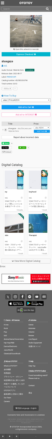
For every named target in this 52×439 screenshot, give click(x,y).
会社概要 (7, 369)
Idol (5, 336)
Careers (7, 401)
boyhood (32, 192)
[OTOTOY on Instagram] (15, 296)
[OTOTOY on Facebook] (22, 296)
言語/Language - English (27, 408)
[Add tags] (15, 88)
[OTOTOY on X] (8, 296)
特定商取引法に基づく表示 (14, 380)
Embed (8, 152)
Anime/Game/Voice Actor (14, 339)
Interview (32, 328)
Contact (32, 385)
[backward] (3, 436)
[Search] (48, 9)
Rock (6, 328)
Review (31, 336)
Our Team (7, 398)
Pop (5, 332)
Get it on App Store (16, 303)
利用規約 (7, 373)
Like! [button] (23, 148)
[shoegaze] (5, 129)
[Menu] (3, 3)
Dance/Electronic (10, 346)
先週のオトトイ (35, 346)
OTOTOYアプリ (9, 390)
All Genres (16, 320)
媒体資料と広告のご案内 (13, 394)
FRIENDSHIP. (12, 77)
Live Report (33, 339)
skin (6, 235)
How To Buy (9, 95)
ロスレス (7, 88)
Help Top (32, 366)
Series (31, 325)
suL (5, 65)
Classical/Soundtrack (12, 354)
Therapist (33, 235)
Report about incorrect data (26, 137)
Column (31, 332)
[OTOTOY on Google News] (44, 296)
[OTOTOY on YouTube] (36, 296)
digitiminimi (22, 429)
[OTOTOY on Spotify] (29, 296)
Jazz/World (8, 350)
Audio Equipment (35, 343)
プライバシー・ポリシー (13, 377)
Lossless (29, 70)
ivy (6, 192)
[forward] (17, 436)
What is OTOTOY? (10, 366)
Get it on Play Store (35, 303)
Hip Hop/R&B (9, 343)
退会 (30, 393)
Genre (8, 320)
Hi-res (6, 325)
